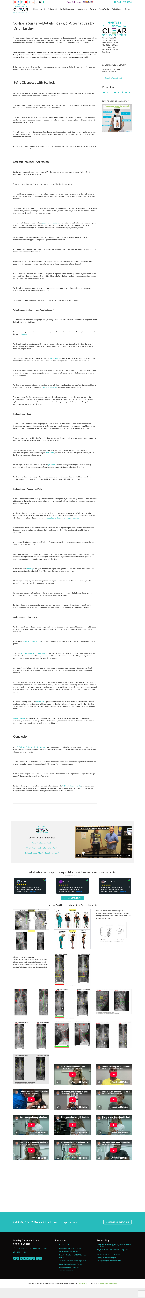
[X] (40, 2)
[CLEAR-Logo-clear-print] (20, 8)
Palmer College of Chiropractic (69, 1267)
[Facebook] (18, 2)
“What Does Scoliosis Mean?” (41, 843)
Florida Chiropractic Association (70, 1248)
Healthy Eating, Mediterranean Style (109, 1260)
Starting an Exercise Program (106, 1258)
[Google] (15, 2)
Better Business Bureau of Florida (70, 1264)
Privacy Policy (84, 1283)
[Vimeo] (29, 2)
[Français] (89, 2)
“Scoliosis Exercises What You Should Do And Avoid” (41, 853)
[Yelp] (36, 2)
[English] (84, 2)
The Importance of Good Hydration (108, 1255)
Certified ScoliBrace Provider (69, 1251)
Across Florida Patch (66, 1271)
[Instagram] (22, 2)
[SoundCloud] (33, 2)
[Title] (43, 2)
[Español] (87, 2)
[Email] (14, 1258)
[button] (131, 9)
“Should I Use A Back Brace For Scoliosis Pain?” (41, 848)
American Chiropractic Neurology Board (72, 1261)
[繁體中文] (91, 2)
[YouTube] (26, 2)
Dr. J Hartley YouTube (66, 1245)
